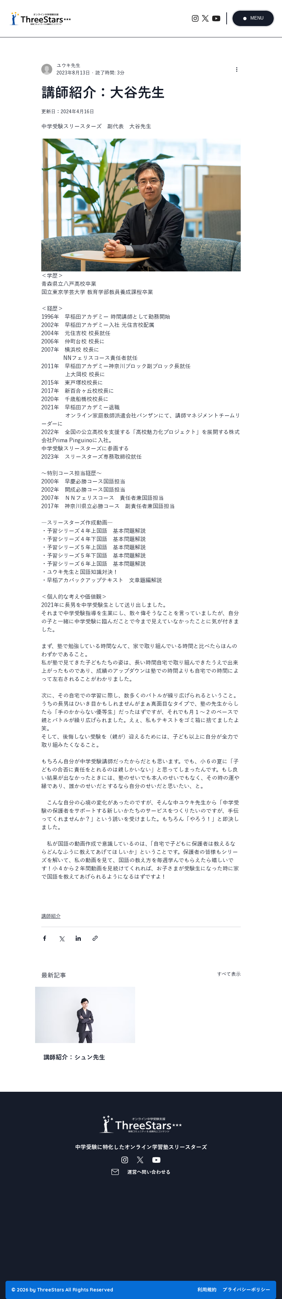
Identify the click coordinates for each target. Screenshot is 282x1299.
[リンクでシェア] (95, 938)
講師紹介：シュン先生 (74, 1057)
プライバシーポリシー (246, 1289)
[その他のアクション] (236, 69)
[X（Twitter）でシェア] (61, 938)
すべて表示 (229, 974)
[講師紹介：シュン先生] (85, 1015)
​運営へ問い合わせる (149, 1172)
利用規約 (207, 1289)
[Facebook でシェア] (44, 938)
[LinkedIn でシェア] (78, 938)
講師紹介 (51, 916)
